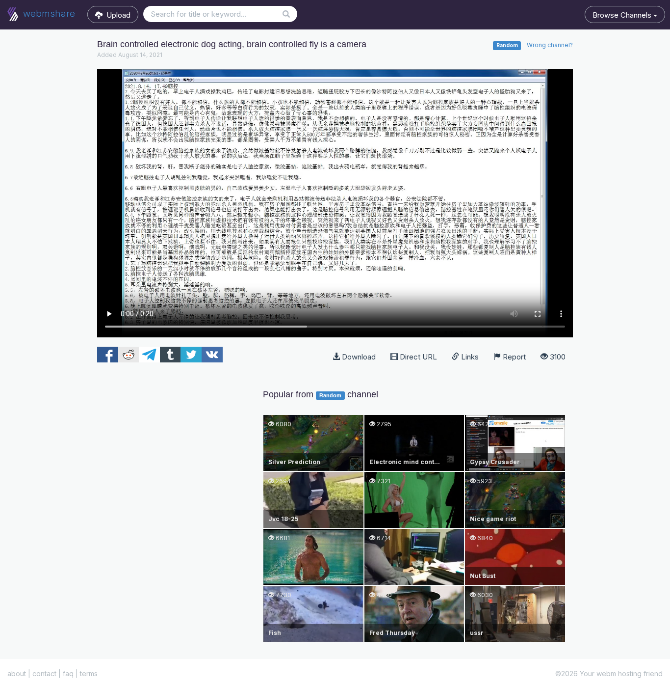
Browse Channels (623, 15)
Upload (116, 15)
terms (89, 673)
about (16, 673)
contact (44, 673)
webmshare (48, 13)
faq (68, 673)
